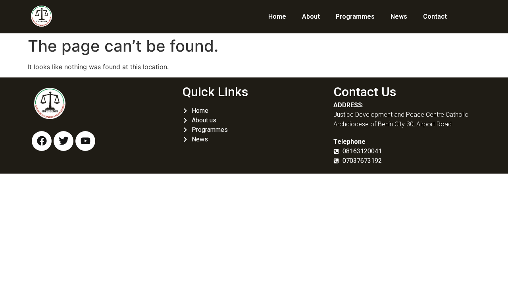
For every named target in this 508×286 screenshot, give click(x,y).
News (399, 16)
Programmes (355, 16)
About (311, 16)
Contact (435, 16)
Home (277, 16)
